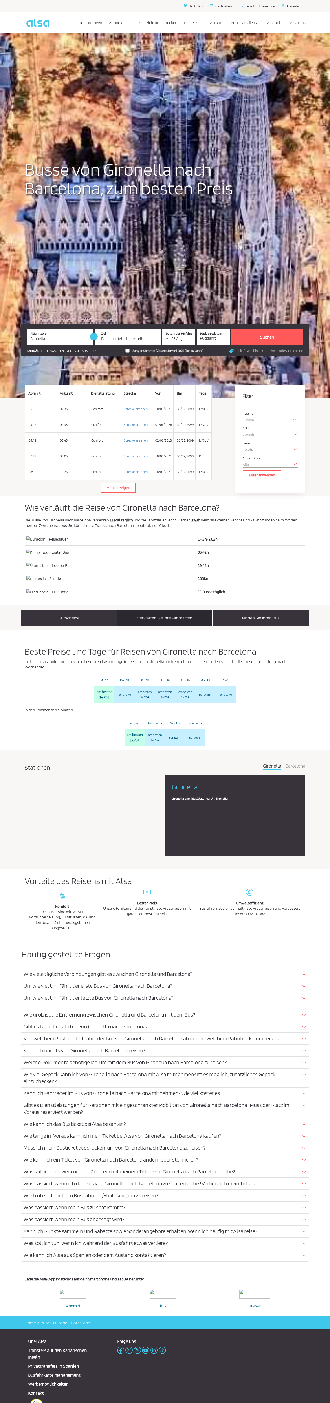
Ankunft (248, 428)
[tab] (165, 974)
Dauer (247, 443)
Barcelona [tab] (295, 766)
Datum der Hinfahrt (179, 333)
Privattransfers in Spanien (53, 1366)
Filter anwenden (262, 475)
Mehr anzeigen (118, 487)
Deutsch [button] (194, 6)
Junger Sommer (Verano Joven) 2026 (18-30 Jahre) (167, 351)
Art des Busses (252, 458)
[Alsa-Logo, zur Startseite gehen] (37, 22)
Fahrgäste (34, 350)
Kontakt (36, 1393)
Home (30, 1322)
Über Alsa (37, 1341)
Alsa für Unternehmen (261, 6)
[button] (64, 351)
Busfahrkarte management (54, 1375)
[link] (94, 336)
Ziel (103, 333)
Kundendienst (224, 6)
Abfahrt (248, 413)
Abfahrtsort (38, 333)
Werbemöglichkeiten (48, 1384)
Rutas (45, 1322)
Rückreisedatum (211, 333)
